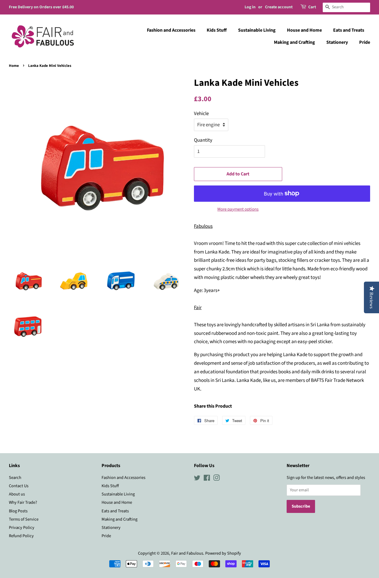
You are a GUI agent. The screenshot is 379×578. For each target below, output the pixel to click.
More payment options (237, 209)
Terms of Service (23, 519)
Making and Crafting (294, 42)
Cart (312, 7)
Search (15, 477)
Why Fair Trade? (23, 502)
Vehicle (201, 113)
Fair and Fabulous (187, 553)
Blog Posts (18, 511)
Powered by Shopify (223, 553)
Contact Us (18, 486)
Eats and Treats (348, 30)
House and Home (304, 30)
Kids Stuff (217, 30)
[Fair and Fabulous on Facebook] (206, 479)
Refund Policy (21, 536)
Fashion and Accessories (171, 30)
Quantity (203, 140)
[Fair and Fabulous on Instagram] (216, 479)
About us (17, 494)
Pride (364, 42)
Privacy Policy (21, 527)
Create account (279, 7)
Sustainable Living (257, 30)
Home (14, 65)
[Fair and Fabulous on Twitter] (197, 479)
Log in (250, 7)
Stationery (337, 42)
